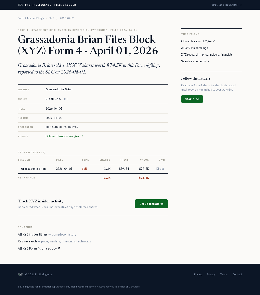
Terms (224, 274)
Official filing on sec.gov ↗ (64, 136)
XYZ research (54, 241)
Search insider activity (195, 61)
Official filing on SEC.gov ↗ (198, 41)
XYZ (51, 18)
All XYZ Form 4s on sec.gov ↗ (39, 248)
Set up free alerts (151, 204)
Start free (192, 99)
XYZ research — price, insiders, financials (207, 54)
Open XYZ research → (226, 4)
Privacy (211, 274)
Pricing (198, 274)
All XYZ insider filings (47, 234)
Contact (237, 274)
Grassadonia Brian (59, 89)
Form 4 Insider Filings (31, 18)
